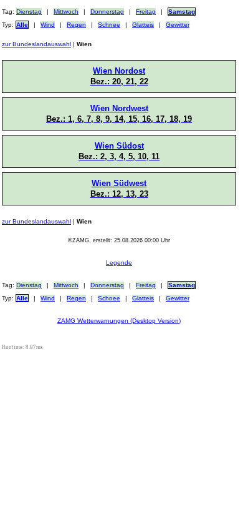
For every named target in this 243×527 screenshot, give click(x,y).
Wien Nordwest (119, 114)
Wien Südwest (119, 189)
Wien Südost (119, 151)
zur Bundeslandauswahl (36, 44)
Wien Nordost (119, 76)
